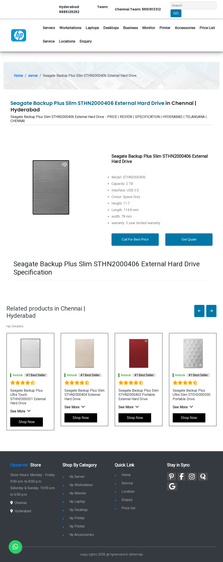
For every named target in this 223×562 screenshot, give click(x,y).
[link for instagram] (192, 477)
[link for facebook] (181, 477)
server (33, 75)
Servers (49, 28)
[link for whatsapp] (15, 546)
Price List (207, 28)
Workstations (70, 28)
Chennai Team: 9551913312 (138, 9)
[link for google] (172, 486)
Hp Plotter (77, 526)
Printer (165, 28)
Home (18, 75)
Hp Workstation (81, 485)
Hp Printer (77, 518)
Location (128, 491)
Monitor (148, 28)
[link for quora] (203, 477)
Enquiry (86, 41)
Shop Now (27, 422)
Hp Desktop (78, 510)
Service (49, 41)
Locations (67, 41)
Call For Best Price (135, 239)
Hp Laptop (77, 501)
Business (130, 28)
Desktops (111, 28)
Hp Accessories (81, 535)
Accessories (185, 28)
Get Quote (189, 239)
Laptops (92, 28)
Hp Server (76, 477)
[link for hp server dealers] (18, 35)
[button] (199, 311)
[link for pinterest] (171, 477)
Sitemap (136, 554)
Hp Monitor (77, 493)
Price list (128, 508)
